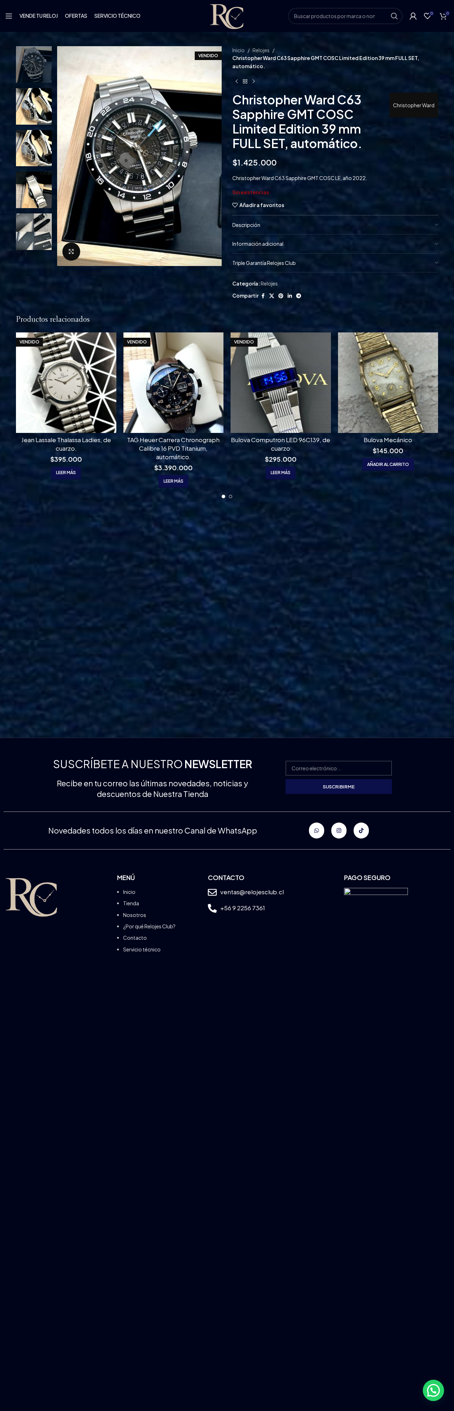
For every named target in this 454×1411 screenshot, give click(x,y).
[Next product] (253, 81)
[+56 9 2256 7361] (212, 908)
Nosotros (134, 915)
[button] (388, 464)
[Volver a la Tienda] (245, 81)
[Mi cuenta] (413, 16)
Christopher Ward (413, 105)
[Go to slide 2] (230, 496)
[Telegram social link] (298, 295)
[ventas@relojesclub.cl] (212, 892)
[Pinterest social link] (281, 295)
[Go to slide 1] (223, 496)
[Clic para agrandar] (71, 251)
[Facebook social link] (263, 295)
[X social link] (271, 295)
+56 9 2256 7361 (242, 908)
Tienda (131, 903)
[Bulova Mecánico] (388, 382)
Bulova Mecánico (388, 440)
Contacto (135, 937)
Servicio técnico (142, 949)
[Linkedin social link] (290, 295)
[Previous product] (236, 81)
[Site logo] (227, 15)
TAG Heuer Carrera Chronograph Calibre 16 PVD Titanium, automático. (173, 448)
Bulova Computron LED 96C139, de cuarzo (280, 444)
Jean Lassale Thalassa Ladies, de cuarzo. (66, 444)
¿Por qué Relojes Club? (149, 926)
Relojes (261, 50)
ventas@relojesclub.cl (252, 892)
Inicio (238, 50)
